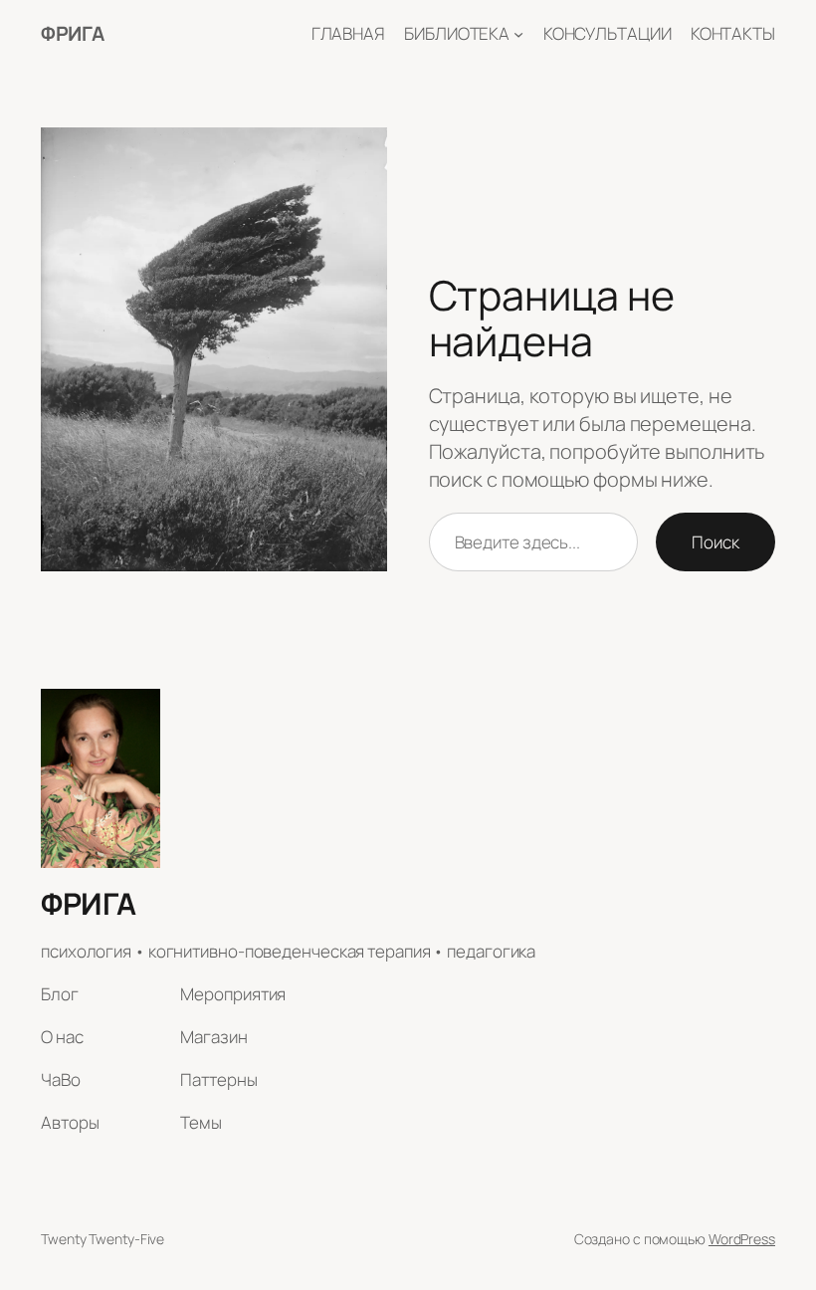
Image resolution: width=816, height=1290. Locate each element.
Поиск (715, 542)
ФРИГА (72, 33)
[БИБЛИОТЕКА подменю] (518, 34)
